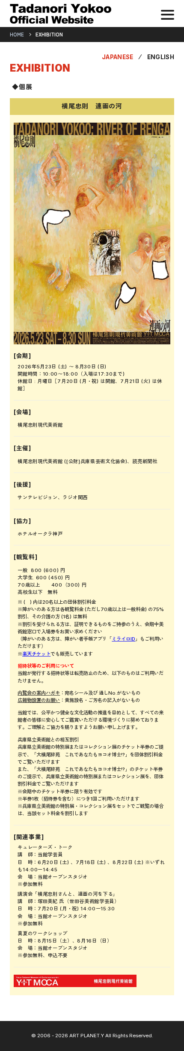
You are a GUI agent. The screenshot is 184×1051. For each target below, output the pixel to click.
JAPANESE (118, 57)
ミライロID (123, 639)
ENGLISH (160, 57)
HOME (17, 34)
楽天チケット (36, 654)
